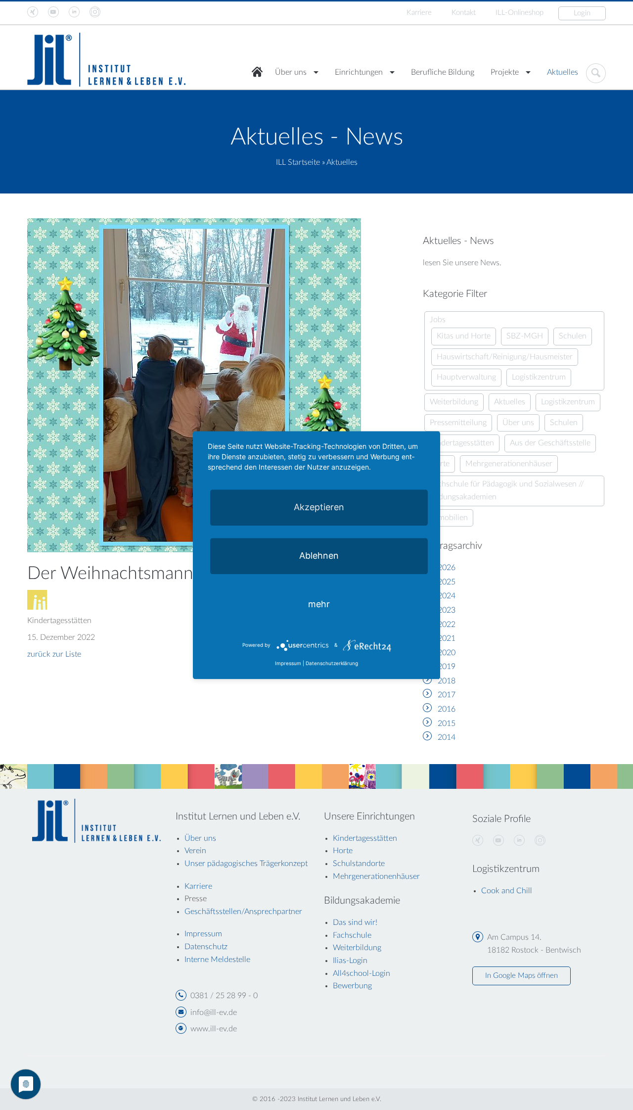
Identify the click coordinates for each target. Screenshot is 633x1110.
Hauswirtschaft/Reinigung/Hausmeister (505, 357)
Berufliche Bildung (442, 72)
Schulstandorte (359, 864)
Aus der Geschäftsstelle (550, 443)
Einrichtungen (359, 72)
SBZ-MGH (524, 336)
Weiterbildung (454, 402)
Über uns (291, 72)
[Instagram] (540, 841)
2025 (446, 582)
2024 (446, 596)
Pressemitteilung (458, 423)
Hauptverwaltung (466, 377)
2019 (446, 667)
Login (582, 13)
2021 (446, 638)
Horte (343, 851)
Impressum (288, 663)
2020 (446, 653)
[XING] (477, 841)
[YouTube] (498, 841)
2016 (446, 709)
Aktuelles (562, 72)
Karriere (419, 12)
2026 (446, 568)
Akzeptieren (319, 507)
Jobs (438, 320)
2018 (446, 681)
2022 (446, 624)
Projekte (505, 72)
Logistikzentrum (539, 377)
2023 (446, 610)
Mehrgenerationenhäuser (508, 464)
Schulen (573, 336)
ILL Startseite (298, 162)
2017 (446, 695)
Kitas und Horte (464, 336)
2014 (446, 737)
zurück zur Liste (54, 654)
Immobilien (449, 518)
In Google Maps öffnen (521, 975)
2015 (446, 723)
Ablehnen (319, 555)
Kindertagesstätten (462, 443)
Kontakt (464, 12)
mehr (319, 604)
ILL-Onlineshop (519, 12)
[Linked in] (519, 841)
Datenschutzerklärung (332, 663)
